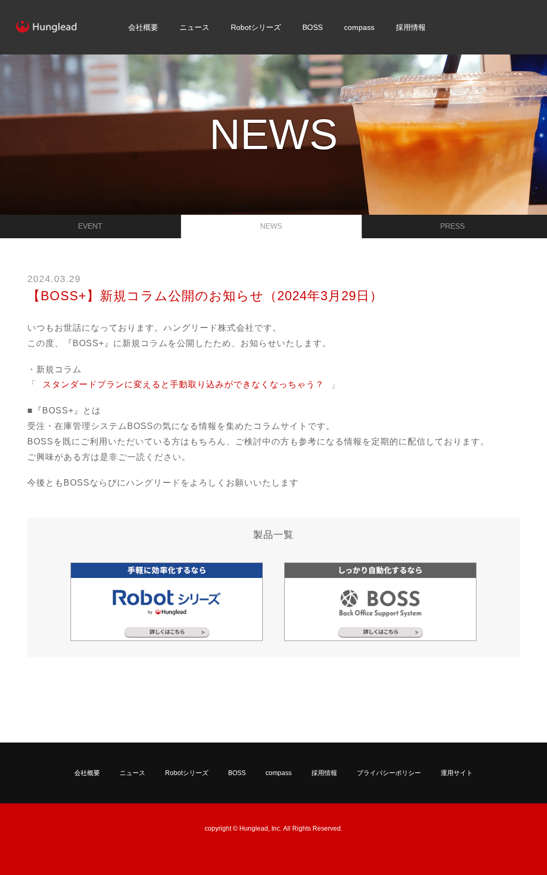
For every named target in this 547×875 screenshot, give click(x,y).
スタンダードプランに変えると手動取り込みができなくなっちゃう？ (183, 384)
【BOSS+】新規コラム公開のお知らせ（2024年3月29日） (205, 295)
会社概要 (143, 27)
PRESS (452, 226)
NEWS (271, 226)
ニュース (194, 27)
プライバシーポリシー (389, 773)
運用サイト (457, 773)
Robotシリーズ (256, 27)
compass (359, 27)
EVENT (90, 226)
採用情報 (411, 27)
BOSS (312, 27)
